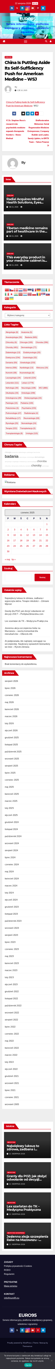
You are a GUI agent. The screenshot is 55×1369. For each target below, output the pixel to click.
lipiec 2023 (10, 942)
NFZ (43, 388)
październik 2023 (13, 921)
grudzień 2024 (12, 822)
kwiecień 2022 (12, 1048)
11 (21, 535)
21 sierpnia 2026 (17, 1154)
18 (21, 540)
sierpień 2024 (11, 850)
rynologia (12, 423)
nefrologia (12, 388)
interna (11, 368)
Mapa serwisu (10, 1286)
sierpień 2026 (11, 681)
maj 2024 (9, 871)
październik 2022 (13, 1005)
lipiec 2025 (10, 773)
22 (47, 540)
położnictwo (12, 408)
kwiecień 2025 (12, 794)
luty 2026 (9, 723)
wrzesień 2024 (12, 843)
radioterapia (31, 413)
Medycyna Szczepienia (15, 1233)
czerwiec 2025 (12, 780)
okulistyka (12, 393)
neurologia (28, 388)
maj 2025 (9, 787)
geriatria (11, 362)
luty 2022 (9, 1062)
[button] (46, 41)
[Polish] (34, 294)
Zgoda (28, 1365)
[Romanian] (39, 294)
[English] (25, 290)
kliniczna (42, 368)
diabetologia (13, 352)
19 (27, 540)
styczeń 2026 (11, 730)
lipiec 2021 (10, 1090)
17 (14, 540)
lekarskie (12, 383)
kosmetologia (27, 373)
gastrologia (30, 357)
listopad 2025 (11, 744)
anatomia (26, 332)
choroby (12, 347)
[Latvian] (20, 294)
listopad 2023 (11, 914)
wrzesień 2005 (12, 1104)
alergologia (12, 332)
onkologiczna (13, 398)
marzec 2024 (11, 886)
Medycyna (11, 1142)
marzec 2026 (11, 716)
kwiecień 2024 (12, 878)
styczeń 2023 (11, 984)
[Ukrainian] (11, 298)
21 (40, 540)
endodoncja (23, 461)
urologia (32, 433)
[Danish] (16, 290)
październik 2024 (13, 836)
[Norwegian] (30, 294)
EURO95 (27, 18)
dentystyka (15, 466)
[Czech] (11, 290)
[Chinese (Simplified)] (7, 290)
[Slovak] (48, 294)
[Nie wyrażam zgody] (51, 1360)
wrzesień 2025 (12, 759)
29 (47, 546)
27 (34, 546)
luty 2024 (9, 893)
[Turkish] (7, 298)
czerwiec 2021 (12, 1097)
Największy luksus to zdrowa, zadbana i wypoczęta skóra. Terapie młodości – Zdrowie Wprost (27, 601)
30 (8, 551)
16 (8, 540)
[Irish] (48, 290)
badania (31, 337)
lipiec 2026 (10, 688)
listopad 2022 (11, 998)
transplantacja (28, 428)
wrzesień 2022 (12, 1013)
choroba (42, 342)
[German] (39, 290)
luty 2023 (9, 977)
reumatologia (31, 418)
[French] (34, 290)
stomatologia (28, 423)
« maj (7, 559)
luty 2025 (9, 808)
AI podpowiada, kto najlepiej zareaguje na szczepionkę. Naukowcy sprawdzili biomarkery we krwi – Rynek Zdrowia (27, 644)
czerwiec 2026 (12, 695)
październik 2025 (13, 752)
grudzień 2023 (12, 907)
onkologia (28, 393)
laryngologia (13, 378)
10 (14, 535)
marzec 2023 (11, 970)
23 (8, 546)
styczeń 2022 (11, 1069)
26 (27, 546)
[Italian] (7, 294)
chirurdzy (11, 342)
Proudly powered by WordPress (19, 1343)
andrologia (45, 466)
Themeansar (27, 1346)
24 (14, 546)
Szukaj (8, 568)
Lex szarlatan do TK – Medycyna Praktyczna (26, 621)
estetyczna (13, 357)
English (8, 57)
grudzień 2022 (12, 991)
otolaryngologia (33, 398)
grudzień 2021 (12, 1076)
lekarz (28, 383)
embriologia (30, 457)
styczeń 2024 (11, 900)
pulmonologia (13, 413)
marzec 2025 (11, 801)
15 (47, 535)
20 (34, 540)
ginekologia (27, 362)
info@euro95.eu (11, 1298)
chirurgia (26, 342)
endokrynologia (31, 352)
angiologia (15, 461)
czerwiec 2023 (12, 949)
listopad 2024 (11, 829)
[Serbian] (43, 294)
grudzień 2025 (12, 737)
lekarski (30, 378)
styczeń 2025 (11, 815)
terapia (11, 428)
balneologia (22, 457)
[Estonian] (30, 290)
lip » (14, 559)
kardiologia (26, 368)
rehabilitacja (13, 418)
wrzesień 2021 (12, 1083)
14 (40, 535)
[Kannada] (16, 294)
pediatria (27, 403)
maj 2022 (9, 1041)
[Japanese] (11, 294)
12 (27, 535)
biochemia (36, 452)
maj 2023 (9, 956)
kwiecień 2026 (12, 709)
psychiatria (29, 408)
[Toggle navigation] (26, 41)
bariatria (28, 466)
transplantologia (14, 433)
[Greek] (43, 290)
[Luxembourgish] (25, 294)
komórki (11, 373)
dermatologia (28, 347)
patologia (12, 403)
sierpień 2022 (11, 1020)
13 (34, 535)
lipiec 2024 (10, 857)
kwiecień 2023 (12, 963)
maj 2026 (9, 702)
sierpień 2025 (11, 766)
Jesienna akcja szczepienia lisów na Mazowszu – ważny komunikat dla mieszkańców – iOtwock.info (22, 631)
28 (40, 546)
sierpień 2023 (11, 935)
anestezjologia (14, 337)
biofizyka (22, 466)
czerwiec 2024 (12, 864)
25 (21, 546)
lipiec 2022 (10, 1027)
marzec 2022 (11, 1055)
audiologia (29, 452)
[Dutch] (20, 290)
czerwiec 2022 (12, 1034)
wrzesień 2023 (12, 928)
